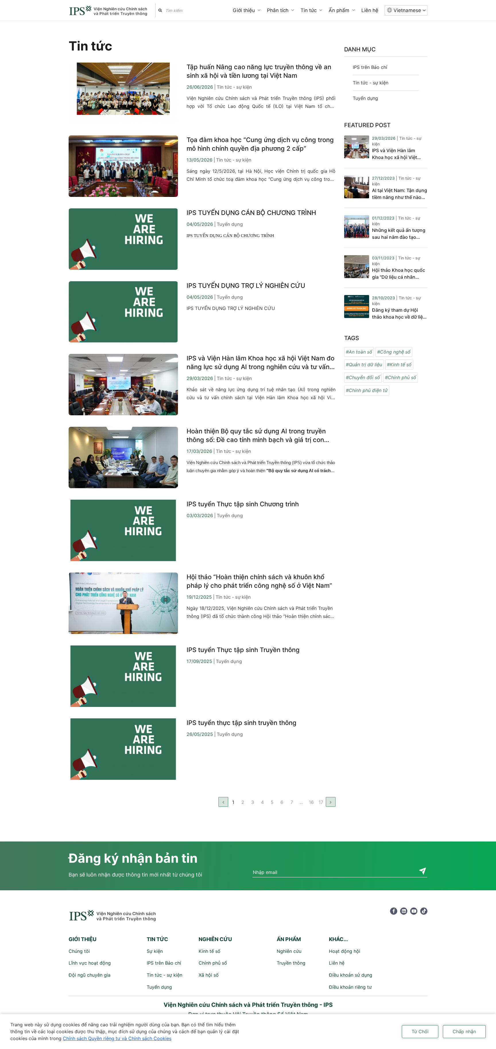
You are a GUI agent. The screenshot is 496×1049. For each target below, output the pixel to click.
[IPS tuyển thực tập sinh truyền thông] (123, 749)
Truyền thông (291, 963)
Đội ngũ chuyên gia (90, 975)
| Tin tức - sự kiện (233, 87)
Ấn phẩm (339, 10)
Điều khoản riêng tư (350, 987)
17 (321, 802)
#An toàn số (359, 352)
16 (311, 802)
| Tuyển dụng (228, 224)
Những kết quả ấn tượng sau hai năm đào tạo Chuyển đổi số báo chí (398, 234)
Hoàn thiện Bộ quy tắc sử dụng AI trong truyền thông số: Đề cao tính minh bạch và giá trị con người (256, 435)
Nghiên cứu (289, 951)
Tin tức (309, 10)
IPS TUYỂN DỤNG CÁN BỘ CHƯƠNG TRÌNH (251, 212)
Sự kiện (155, 951)
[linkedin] (403, 911)
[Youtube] (413, 911)
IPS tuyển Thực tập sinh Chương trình (243, 504)
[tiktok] (423, 911)
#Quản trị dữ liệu (364, 364)
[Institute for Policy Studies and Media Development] (109, 11)
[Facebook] (393, 911)
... (301, 802)
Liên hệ (369, 10)
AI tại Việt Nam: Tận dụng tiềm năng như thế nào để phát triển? (399, 194)
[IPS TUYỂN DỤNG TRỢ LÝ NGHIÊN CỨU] (123, 312)
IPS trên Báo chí (370, 67)
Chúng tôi (79, 951)
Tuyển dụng (365, 98)
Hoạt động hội (344, 951)
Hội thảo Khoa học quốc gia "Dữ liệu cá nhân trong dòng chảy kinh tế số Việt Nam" (398, 273)
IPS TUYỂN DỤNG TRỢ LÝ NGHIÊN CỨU (246, 285)
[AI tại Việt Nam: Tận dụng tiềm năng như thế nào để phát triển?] (356, 188)
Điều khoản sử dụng (350, 975)
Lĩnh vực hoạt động (90, 963)
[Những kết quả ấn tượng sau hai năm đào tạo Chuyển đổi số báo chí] (356, 228)
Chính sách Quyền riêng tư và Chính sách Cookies (117, 1038)
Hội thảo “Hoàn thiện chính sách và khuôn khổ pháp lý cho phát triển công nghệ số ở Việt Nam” (259, 581)
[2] (331, 802)
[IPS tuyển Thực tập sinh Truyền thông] (123, 676)
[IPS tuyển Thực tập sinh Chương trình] (123, 530)
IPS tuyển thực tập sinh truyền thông (242, 722)
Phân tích (277, 10)
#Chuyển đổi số (363, 377)
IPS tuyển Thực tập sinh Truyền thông (243, 650)
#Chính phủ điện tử (367, 390)
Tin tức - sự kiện (370, 83)
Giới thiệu (244, 10)
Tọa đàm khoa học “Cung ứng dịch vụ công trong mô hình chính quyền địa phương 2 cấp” (260, 144)
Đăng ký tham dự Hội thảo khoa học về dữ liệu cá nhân (399, 313)
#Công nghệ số (393, 352)
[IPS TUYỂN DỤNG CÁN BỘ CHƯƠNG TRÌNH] (123, 239)
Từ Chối (420, 1031)
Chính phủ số (213, 963)
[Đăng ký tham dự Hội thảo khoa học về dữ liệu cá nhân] (356, 307)
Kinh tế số (209, 951)
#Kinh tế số (399, 364)
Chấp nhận (464, 1031)
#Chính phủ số (400, 377)
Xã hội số (209, 975)
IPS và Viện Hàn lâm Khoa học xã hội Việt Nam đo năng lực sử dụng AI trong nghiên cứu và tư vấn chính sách (260, 362)
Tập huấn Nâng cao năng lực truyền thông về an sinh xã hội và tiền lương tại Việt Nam (259, 71)
